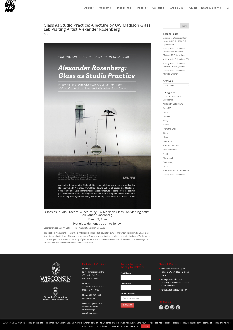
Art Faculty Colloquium (173, 104)
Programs (104, 8)
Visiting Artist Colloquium (174, 174)
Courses (166, 116)
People (141, 8)
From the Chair (169, 129)
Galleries (158, 8)
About (88, 8)
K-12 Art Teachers (171, 145)
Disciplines (124, 8)
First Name (126, 273)
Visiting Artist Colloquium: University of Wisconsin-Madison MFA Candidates (174, 51)
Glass (165, 137)
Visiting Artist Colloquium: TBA (176, 59)
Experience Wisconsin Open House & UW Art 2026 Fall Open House (175, 41)
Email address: (128, 293)
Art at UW (176, 8)
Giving (193, 8)
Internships (168, 141)
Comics (166, 112)
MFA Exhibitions (170, 149)
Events (46, 34)
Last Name (126, 283)
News (165, 154)
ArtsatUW (167, 108)
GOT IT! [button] (145, 326)
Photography (168, 158)
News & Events (211, 8)
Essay (165, 120)
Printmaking (168, 162)
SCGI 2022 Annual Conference (176, 170)
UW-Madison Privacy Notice (124, 326)
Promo (166, 166)
